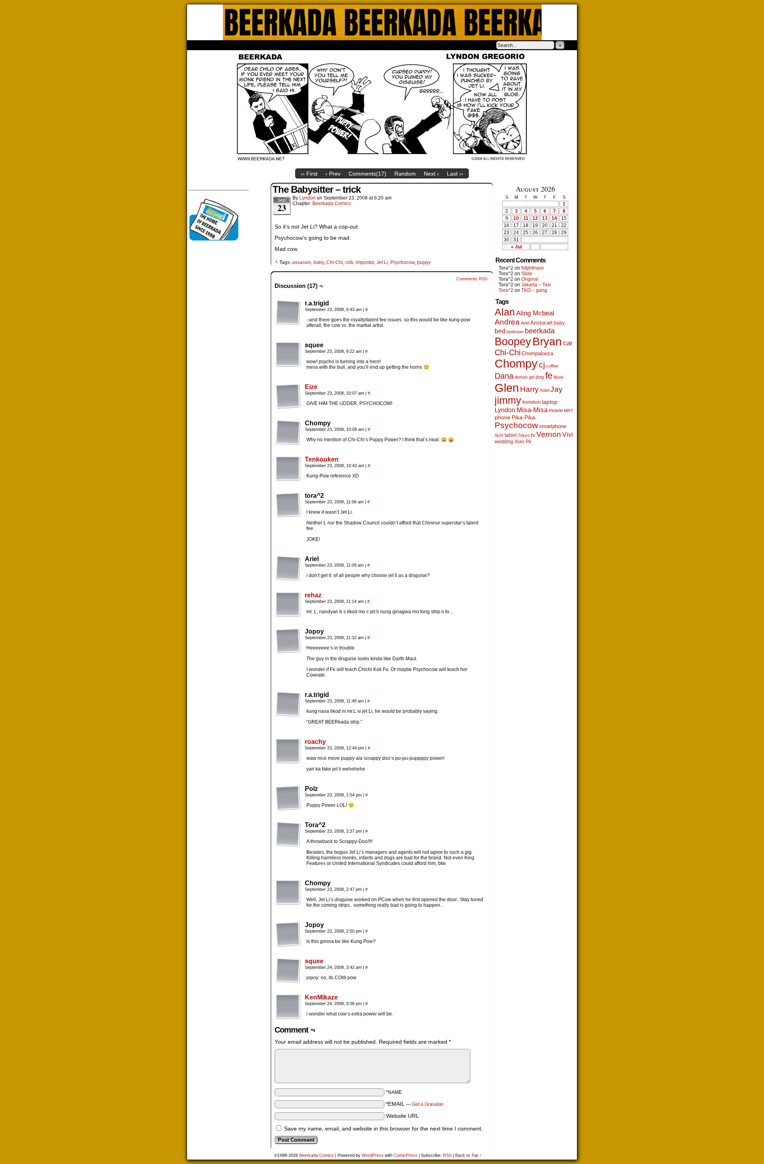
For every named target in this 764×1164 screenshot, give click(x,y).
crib (349, 262)
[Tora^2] (288, 834)
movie (556, 410)
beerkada (540, 331)
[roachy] (288, 762)
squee (314, 961)
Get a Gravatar (427, 1104)
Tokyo (524, 435)
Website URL (402, 1116)
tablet (510, 435)
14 (554, 218)
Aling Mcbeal (535, 313)
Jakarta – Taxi (536, 285)
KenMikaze (321, 997)
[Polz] (288, 798)
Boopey (513, 341)
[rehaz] (288, 615)
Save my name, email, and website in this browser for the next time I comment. (383, 1128)
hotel (544, 390)
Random (405, 173)
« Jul (516, 247)
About (221, 45)
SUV (499, 435)
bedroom (515, 331)
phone (503, 417)
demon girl (524, 377)
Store (246, 45)
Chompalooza (537, 353)
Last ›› (455, 173)
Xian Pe (523, 441)
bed (500, 331)
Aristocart (541, 323)
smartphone (552, 426)
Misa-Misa (532, 410)
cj (542, 365)
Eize (311, 386)
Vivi (567, 434)
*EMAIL (414, 1104)
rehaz (313, 595)
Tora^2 (506, 290)
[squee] (288, 354)
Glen (507, 387)
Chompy (516, 363)
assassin (301, 262)
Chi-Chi (334, 262)
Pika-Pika (523, 417)
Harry (529, 389)
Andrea (507, 322)
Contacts (276, 45)
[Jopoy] (288, 640)
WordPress (373, 1155)
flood (558, 377)
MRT (568, 410)
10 (516, 218)
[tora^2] (288, 505)
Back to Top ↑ (468, 1155)
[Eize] (288, 407)
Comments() (367, 173)
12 (535, 218)
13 (545, 218)
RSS (447, 1155)
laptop (549, 402)
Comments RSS (471, 278)
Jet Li (382, 262)
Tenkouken (322, 459)
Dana (504, 376)
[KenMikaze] (288, 1017)
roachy (315, 741)
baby (319, 262)
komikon (531, 402)
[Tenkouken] (288, 479)
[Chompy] (288, 432)
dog (540, 377)
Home (198, 45)
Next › (431, 173)
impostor (365, 262)
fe (549, 375)
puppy (424, 262)
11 (525, 218)
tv (533, 435)
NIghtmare (532, 268)
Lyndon (307, 198)
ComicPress (405, 1155)
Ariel (525, 323)
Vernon (548, 434)
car (568, 343)
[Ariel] (288, 568)
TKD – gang (534, 290)
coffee (552, 366)
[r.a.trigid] (288, 312)
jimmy (508, 400)
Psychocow (402, 262)
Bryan (547, 341)
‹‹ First (309, 173)
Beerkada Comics (382, 22)
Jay (556, 389)
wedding (504, 441)
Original (529, 279)
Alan (505, 312)
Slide (526, 273)
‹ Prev (333, 173)
